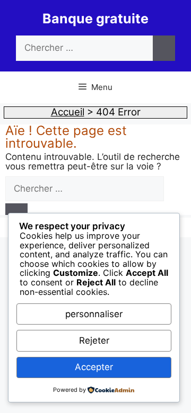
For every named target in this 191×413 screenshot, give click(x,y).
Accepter (94, 367)
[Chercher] (164, 48)
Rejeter (94, 340)
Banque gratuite (95, 18)
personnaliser (94, 314)
